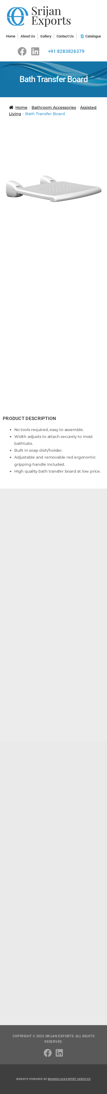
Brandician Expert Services (69, 1079)
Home (21, 107)
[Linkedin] (35, 51)
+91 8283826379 (66, 51)
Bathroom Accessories (54, 107)
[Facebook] (22, 51)
